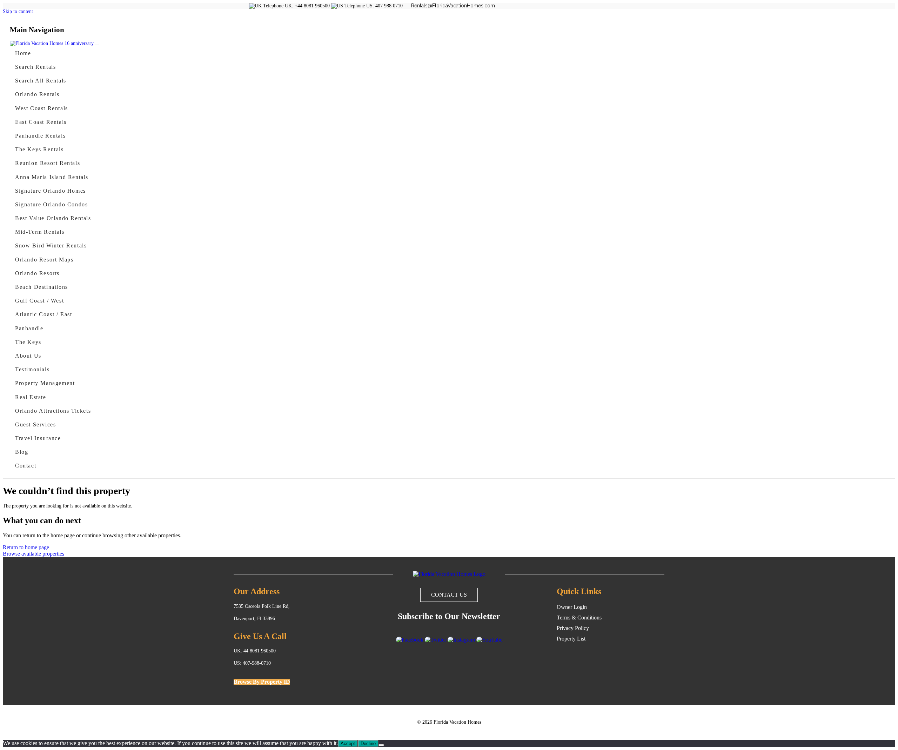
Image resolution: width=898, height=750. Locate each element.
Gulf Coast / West (39, 301)
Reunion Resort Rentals (47, 163)
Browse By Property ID (262, 682)
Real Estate (30, 397)
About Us (28, 356)
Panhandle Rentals (40, 136)
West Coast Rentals (41, 108)
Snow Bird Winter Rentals (51, 245)
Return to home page (26, 547)
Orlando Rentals (37, 94)
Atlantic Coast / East (43, 314)
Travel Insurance (38, 438)
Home (23, 53)
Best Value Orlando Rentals (53, 218)
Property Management (45, 383)
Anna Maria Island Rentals (51, 177)
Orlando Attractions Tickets (53, 411)
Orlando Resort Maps (44, 260)
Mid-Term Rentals (40, 232)
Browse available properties (33, 554)
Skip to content (18, 11)
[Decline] (381, 745)
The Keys (28, 342)
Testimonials (32, 369)
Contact (25, 466)
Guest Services (35, 424)
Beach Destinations (41, 287)
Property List (571, 639)
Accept (348, 743)
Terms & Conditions (579, 617)
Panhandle (29, 328)
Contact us (449, 595)
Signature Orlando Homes (50, 191)
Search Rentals (35, 67)
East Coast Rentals (41, 122)
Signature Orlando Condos (51, 204)
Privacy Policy (573, 628)
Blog (21, 452)
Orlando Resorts (37, 273)
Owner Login (572, 607)
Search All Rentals (40, 81)
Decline (368, 743)
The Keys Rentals (39, 149)
